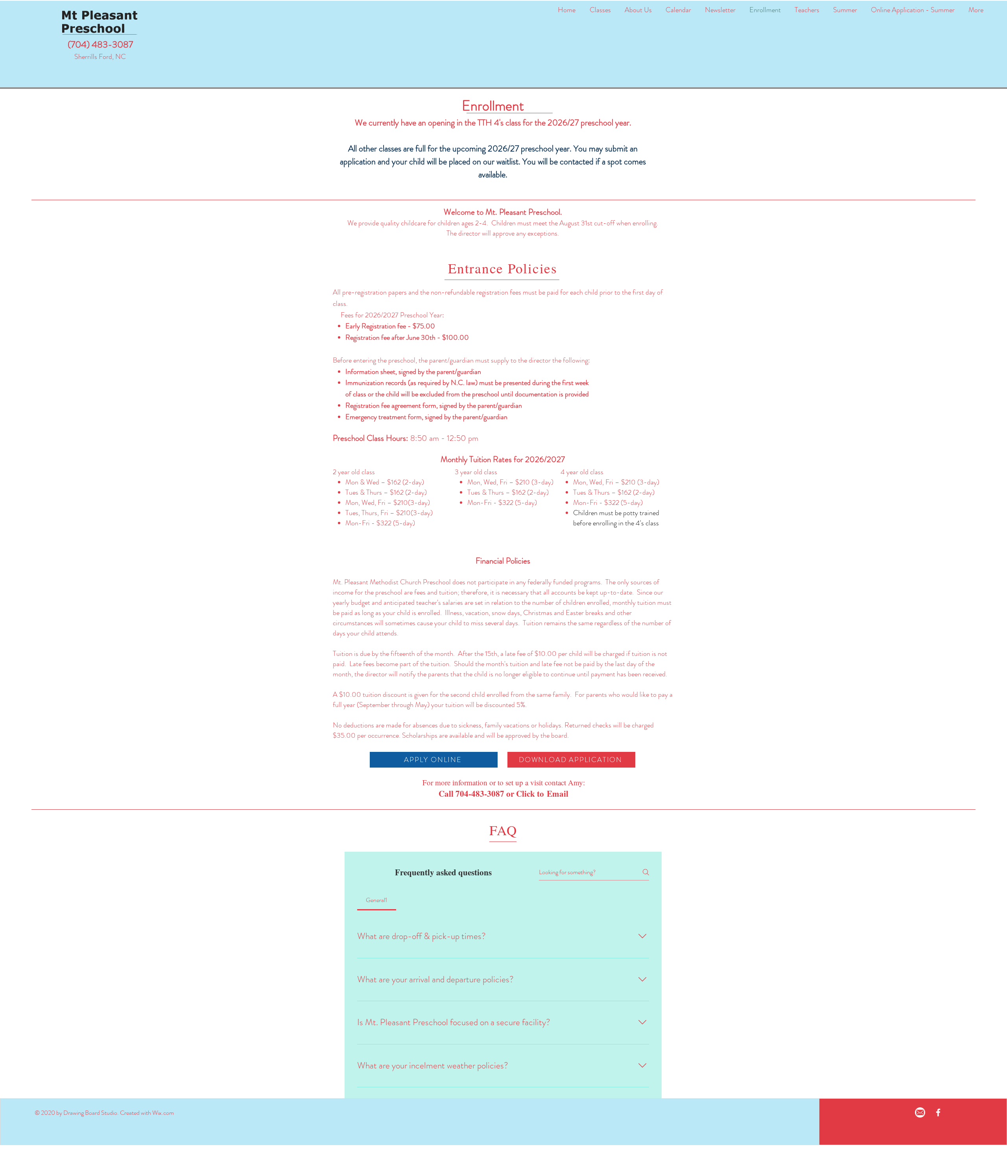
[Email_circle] (920, 1112)
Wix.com (163, 1112)
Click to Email (542, 793)
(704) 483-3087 (100, 44)
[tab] (376, 900)
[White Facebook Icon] (938, 1112)
